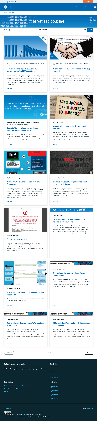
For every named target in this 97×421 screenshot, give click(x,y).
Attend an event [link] (8, 392)
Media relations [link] (54, 377)
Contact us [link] (52, 368)
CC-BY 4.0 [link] (25, 414)
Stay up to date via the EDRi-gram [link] (13, 388)
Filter (90, 29)
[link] (95, 7)
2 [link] (50, 352)
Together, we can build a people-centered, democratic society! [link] (20, 385)
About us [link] (70, 7)
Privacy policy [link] (7, 408)
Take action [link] (88, 7)
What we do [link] (79, 7)
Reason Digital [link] (90, 408)
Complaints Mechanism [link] (56, 374)
